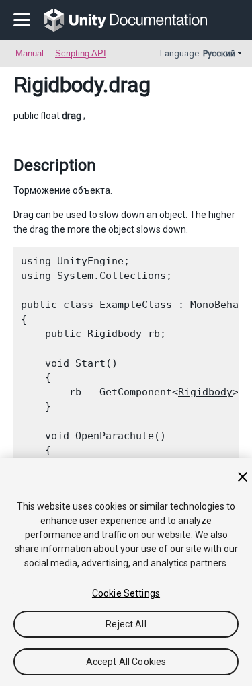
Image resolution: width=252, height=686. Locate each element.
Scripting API (80, 53)
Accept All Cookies (126, 661)
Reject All (126, 624)
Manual (29, 53)
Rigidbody (58, 85)
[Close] (243, 477)
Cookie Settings (126, 593)
